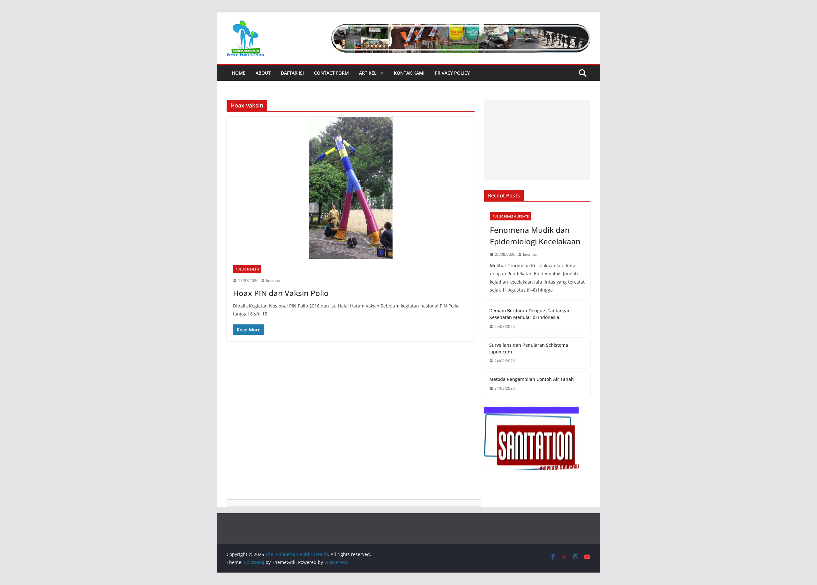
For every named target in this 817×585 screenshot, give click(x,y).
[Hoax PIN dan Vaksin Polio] (351, 188)
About (263, 73)
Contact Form (331, 73)
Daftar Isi (292, 73)
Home (238, 73)
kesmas (273, 280)
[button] (380, 73)
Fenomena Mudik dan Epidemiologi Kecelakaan (535, 236)
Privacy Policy (452, 73)
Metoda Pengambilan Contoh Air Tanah (531, 379)
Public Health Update (510, 216)
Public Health (247, 269)
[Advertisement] (537, 140)
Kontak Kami (409, 73)
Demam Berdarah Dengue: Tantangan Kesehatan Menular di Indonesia (530, 313)
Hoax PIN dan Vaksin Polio (281, 293)
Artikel (368, 73)
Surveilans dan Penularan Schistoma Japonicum (528, 348)
